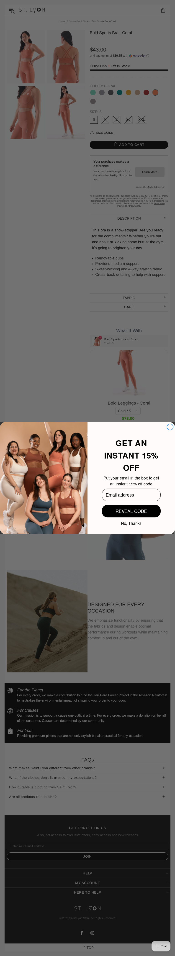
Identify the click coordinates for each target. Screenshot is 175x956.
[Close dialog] (170, 427)
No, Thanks (131, 523)
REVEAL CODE (131, 511)
